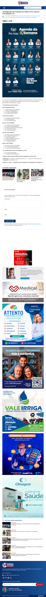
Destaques (22, 16)
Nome (5, 209)
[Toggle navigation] (4, 7)
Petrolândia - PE (5, 17)
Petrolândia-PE (21, 17)
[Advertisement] (23, 240)
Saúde (26, 17)
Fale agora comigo (25, 278)
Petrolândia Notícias (13, 17)
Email (5, 215)
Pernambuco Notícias (35, 16)
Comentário (7, 199)
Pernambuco (27, 16)
